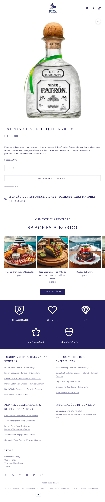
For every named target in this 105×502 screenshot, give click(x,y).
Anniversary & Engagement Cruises (19, 434)
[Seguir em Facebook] (5, 474)
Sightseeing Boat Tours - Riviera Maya (72, 387)
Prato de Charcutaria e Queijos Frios (20, 272)
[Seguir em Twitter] (12, 474)
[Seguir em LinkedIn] (34, 474)
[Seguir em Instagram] (20, 474)
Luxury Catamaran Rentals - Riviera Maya (22, 373)
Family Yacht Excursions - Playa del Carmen (23, 389)
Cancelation (9, 456)
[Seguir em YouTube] (27, 474)
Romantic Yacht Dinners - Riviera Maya (21, 415)
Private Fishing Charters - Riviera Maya (72, 367)
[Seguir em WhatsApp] (41, 474)
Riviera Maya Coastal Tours (67, 392)
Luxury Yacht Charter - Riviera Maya (19, 367)
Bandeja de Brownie (84, 272)
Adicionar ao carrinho (52, 178)
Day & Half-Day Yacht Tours (68, 381)
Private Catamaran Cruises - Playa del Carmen (24, 384)
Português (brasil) (51, 483)
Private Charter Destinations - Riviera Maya (22, 378)
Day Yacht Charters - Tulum (16, 394)
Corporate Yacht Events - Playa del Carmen (22, 440)
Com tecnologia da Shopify (86, 489)
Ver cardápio (52, 291)
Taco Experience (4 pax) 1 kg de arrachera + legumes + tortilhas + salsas (52, 275)
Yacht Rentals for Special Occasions (19, 420)
